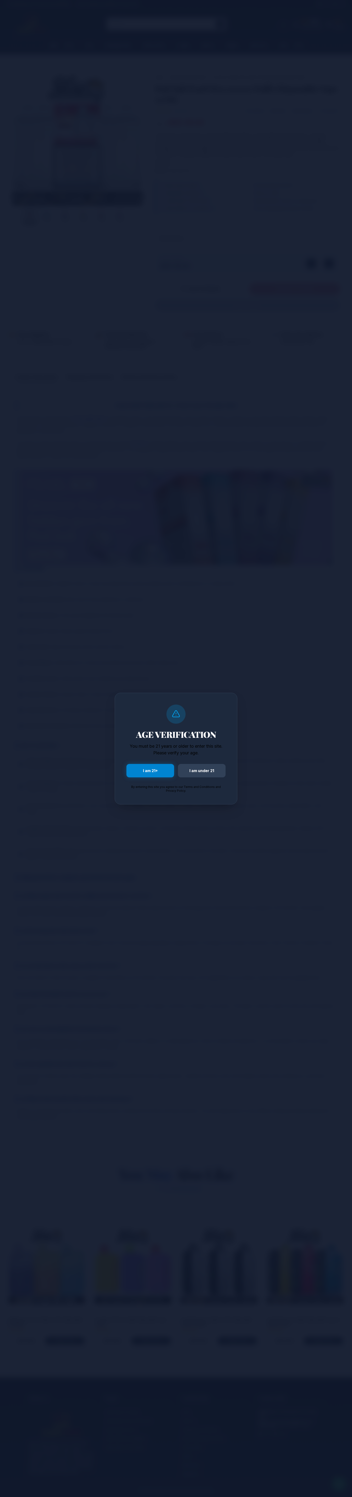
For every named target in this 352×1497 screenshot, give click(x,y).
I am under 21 (201, 770)
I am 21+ (150, 770)
